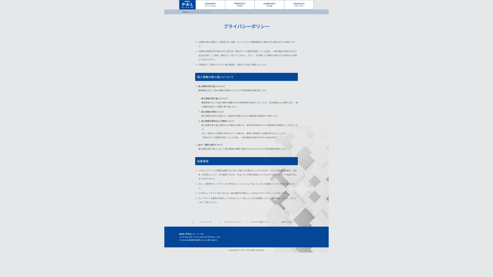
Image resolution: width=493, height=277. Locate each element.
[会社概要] (269, 4)
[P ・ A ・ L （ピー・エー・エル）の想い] (210, 4)
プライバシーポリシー (233, 222)
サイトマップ (206, 222)
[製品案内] (240, 4)
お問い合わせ (286, 222)
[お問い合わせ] (299, 4)
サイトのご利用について (260, 222)
